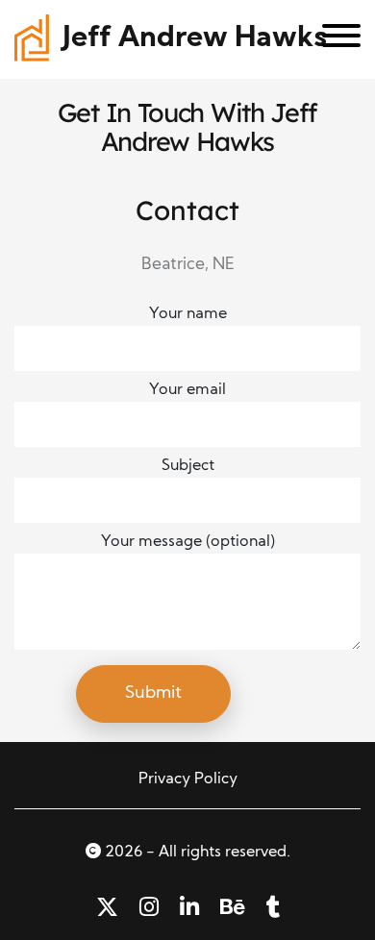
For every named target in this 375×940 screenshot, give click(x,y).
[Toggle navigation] (334, 39)
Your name (188, 314)
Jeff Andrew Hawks (194, 39)
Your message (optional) (188, 542)
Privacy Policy (188, 779)
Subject (188, 466)
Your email (187, 390)
